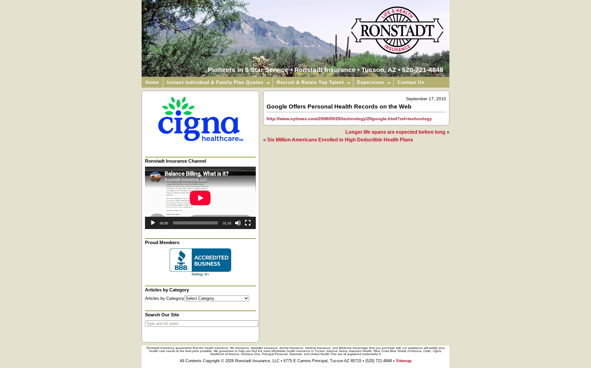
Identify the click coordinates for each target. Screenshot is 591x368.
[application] (200, 198)
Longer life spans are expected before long (395, 132)
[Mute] (238, 223)
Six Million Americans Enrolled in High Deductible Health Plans (340, 139)
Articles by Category (164, 298)
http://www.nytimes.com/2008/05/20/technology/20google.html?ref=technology (349, 119)
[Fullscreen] (248, 223)
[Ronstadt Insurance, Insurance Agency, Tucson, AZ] (200, 262)
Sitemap (404, 360)
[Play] (153, 223)
